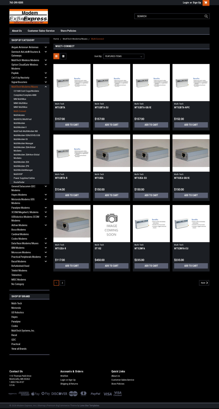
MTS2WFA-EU (181, 248)
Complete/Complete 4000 (25, 95)
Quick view (72, 98)
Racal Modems (18, 261)
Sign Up (197, 2)
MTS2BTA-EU (102, 107)
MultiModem (19, 123)
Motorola (16, 307)
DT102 (98, 248)
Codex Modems (19, 238)
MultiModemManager (23, 170)
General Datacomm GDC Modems (23, 188)
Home (56, 39)
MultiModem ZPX (21, 166)
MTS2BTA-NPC (182, 107)
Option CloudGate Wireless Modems (24, 66)
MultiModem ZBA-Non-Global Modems (27, 156)
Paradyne (16, 321)
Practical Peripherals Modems (26, 256)
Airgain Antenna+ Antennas (24, 47)
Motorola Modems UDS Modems (23, 201)
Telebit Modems (19, 270)
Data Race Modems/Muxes (24, 243)
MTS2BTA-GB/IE (142, 107)
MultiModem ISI (21, 139)
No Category (17, 284)
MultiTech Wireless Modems (25, 60)
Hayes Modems (19, 194)
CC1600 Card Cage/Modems (26, 91)
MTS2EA (99, 178)
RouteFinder (19, 182)
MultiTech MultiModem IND (26, 131)
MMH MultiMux (21, 103)
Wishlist (64, 376)
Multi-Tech (16, 303)
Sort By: (98, 56)
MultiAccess (19, 115)
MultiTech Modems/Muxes (24, 86)
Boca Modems (18, 229)
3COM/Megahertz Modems (24, 212)
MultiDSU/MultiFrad (22, 119)
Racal (14, 335)
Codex (14, 326)
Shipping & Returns (69, 384)
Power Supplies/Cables (24, 178)
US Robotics (17, 312)
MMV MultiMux (20, 107)
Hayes (14, 316)
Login (186, 2)
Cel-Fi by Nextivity (20, 77)
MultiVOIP (18, 174)
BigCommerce (63, 405)
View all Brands (19, 348)
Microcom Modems (21, 252)
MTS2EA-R (60, 248)
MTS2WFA (139, 248)
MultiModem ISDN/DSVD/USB (27, 135)
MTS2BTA (60, 107)
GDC (13, 339)
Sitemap (41, 405)
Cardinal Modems (20, 234)
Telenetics (16, 275)
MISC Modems (18, 279)
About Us (17, 30)
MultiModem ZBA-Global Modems (24, 149)
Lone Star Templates (89, 405)
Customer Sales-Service (41, 30)
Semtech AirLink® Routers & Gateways (25, 53)
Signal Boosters (19, 82)
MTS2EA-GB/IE (182, 178)
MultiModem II (20, 127)
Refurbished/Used (20, 265)
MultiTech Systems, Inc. (23, 330)
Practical (15, 344)
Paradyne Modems (20, 207)
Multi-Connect (20, 111)
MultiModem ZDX (21, 162)
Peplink (15, 73)
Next (203, 283)
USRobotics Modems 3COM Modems (25, 218)
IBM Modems (17, 247)
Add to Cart (72, 124)
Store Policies (68, 30)
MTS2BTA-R (61, 178)
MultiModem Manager (23, 143)
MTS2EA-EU (140, 178)
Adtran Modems (19, 225)
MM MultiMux (20, 99)
